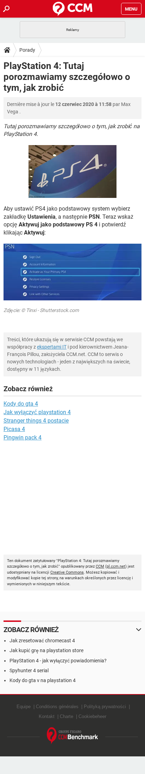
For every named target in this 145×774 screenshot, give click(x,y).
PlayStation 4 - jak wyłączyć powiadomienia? (58, 660)
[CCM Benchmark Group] (72, 735)
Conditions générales (57, 706)
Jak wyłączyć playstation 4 (37, 412)
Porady (27, 50)
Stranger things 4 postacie (36, 420)
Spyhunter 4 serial (29, 670)
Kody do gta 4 (21, 403)
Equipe (24, 706)
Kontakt (47, 716)
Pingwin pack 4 (23, 437)
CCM (100, 566)
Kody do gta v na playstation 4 (43, 680)
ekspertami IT (52, 347)
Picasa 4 (14, 429)
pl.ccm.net (116, 566)
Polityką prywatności (105, 706)
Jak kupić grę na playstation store (46, 650)
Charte (66, 716)
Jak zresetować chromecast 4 (42, 640)
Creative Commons (67, 572)
